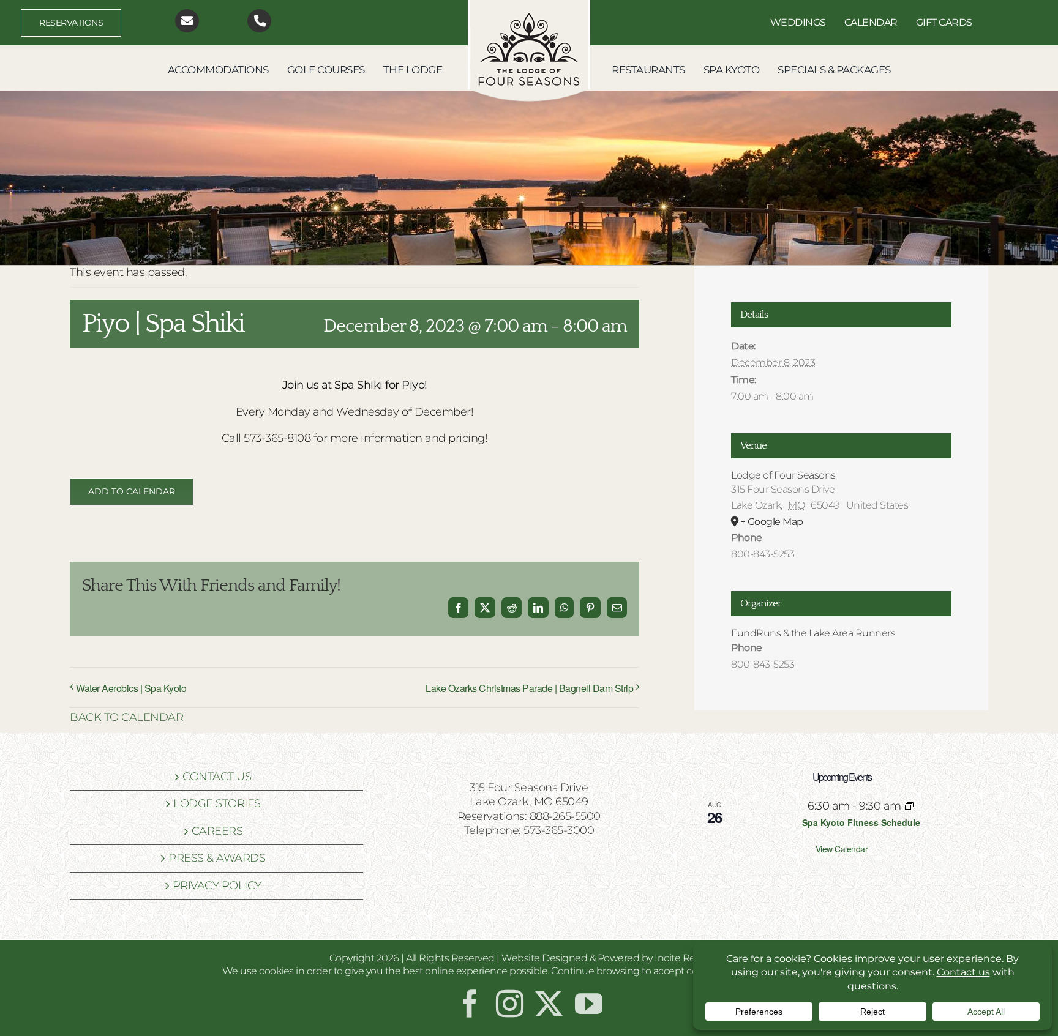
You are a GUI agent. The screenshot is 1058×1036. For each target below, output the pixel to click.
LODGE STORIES (217, 803)
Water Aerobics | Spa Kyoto (131, 688)
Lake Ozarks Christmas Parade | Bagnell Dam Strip (529, 688)
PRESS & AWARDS (216, 858)
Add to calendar (131, 491)
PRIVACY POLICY (217, 885)
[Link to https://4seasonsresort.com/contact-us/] (187, 21)
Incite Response (692, 958)
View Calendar (842, 849)
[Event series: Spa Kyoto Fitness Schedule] (909, 806)
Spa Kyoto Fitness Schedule (861, 822)
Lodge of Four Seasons (783, 475)
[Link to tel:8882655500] (259, 21)
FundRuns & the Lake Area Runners (813, 633)
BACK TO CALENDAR (126, 717)
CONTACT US (216, 776)
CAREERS (217, 831)
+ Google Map (771, 521)
